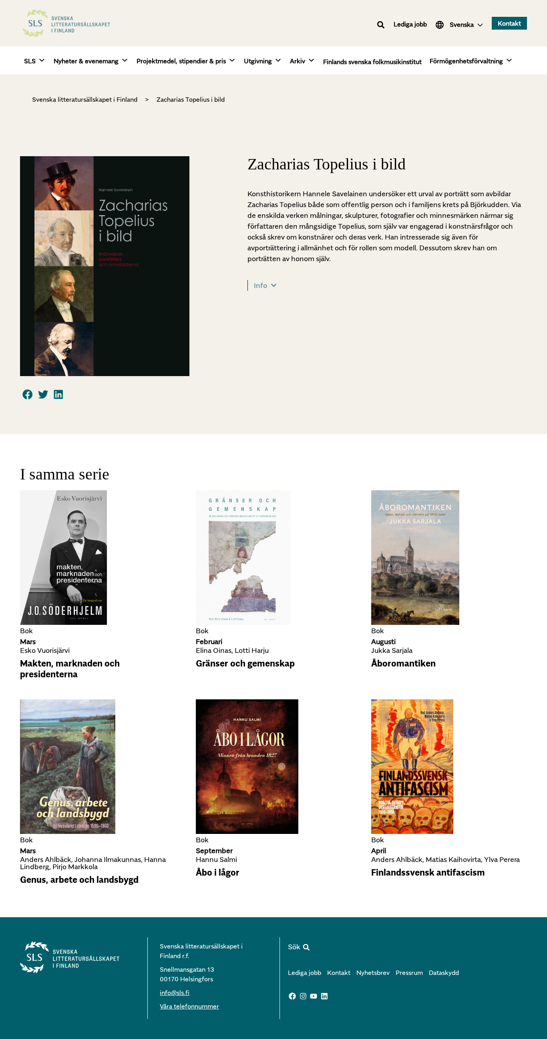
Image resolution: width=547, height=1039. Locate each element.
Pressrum (409, 973)
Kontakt (338, 973)
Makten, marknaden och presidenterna (70, 668)
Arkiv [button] (297, 61)
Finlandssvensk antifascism (428, 872)
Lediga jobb (410, 24)
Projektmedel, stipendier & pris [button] (181, 61)
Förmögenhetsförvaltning (466, 61)
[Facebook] (292, 996)
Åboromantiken (403, 663)
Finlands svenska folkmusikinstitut (372, 62)
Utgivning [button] (258, 61)
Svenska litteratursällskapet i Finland (84, 99)
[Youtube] (314, 996)
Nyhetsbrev (373, 973)
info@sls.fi (174, 993)
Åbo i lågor (217, 872)
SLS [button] (30, 61)
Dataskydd (444, 973)
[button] (381, 24)
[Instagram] (303, 996)
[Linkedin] (324, 996)
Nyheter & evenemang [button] (86, 61)
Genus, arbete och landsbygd (79, 879)
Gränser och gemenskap (245, 663)
